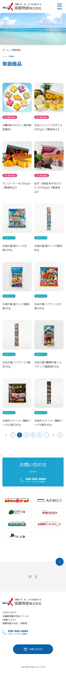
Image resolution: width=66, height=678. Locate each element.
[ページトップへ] (60, 562)
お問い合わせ (35, 649)
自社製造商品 (10, 117)
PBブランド (9, 238)
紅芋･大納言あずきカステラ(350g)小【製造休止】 (47, 187)
